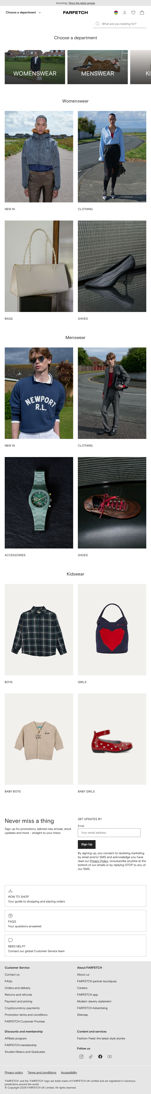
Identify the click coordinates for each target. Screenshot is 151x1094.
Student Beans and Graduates (25, 1051)
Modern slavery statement (94, 1001)
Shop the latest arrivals (82, 3)
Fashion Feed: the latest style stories (101, 1038)
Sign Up (86, 844)
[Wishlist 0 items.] (133, 12)
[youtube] (109, 1056)
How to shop (18, 896)
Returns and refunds (18, 994)
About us (83, 974)
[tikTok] (91, 1056)
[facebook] (100, 1056)
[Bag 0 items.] (142, 12)
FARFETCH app (87, 994)
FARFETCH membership (21, 1045)
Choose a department (21, 12)
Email (81, 826)
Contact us (12, 974)
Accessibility (69, 1072)
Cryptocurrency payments (22, 1007)
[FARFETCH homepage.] (75, 12)
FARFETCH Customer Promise (25, 1021)
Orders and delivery (17, 987)
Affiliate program (16, 1038)
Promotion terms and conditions (26, 1014)
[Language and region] (116, 12)
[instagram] (81, 1056)
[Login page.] (124, 12)
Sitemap (82, 1014)
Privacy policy (14, 1072)
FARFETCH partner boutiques (97, 981)
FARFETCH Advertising (92, 1007)
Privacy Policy (99, 860)
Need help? (16, 946)
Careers (82, 987)
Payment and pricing (18, 1001)
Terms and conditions (42, 1072)
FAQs (12, 921)
